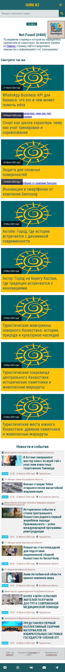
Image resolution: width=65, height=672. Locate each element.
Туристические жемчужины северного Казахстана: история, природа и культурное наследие (31, 330)
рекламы (33, 653)
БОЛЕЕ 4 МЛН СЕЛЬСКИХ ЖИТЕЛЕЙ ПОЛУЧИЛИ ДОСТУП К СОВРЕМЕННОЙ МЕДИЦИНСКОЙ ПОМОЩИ (40, 601)
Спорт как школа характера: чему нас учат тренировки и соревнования (32, 127)
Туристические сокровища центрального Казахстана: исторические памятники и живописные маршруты (27, 379)
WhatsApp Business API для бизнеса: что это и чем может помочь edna (29, 100)
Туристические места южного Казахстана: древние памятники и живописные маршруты (31, 429)
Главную (11, 46)
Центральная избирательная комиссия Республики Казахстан (32, 618)
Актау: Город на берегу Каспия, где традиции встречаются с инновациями (30, 283)
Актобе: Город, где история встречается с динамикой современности (26, 236)
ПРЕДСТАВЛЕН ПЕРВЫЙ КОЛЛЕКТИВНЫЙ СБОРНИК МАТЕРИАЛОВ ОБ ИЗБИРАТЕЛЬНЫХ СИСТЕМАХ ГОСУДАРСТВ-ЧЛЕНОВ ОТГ (43, 630)
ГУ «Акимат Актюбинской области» (20, 570)
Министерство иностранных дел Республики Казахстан (29, 453)
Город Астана (45, 474)
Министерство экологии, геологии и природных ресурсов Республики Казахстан (30, 504)
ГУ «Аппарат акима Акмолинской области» (23, 543)
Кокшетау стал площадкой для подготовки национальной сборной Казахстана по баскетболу (41, 552)
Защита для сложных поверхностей (21, 172)
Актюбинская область (48, 586)
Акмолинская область (48, 564)
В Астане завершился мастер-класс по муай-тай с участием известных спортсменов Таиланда (42, 462)
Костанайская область (49, 497)
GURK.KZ (32, 5)
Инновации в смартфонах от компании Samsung (28, 191)
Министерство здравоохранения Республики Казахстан (29, 591)
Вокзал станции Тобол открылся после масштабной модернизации (43, 487)
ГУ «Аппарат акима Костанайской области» (24, 479)
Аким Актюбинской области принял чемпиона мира (42, 576)
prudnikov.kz (51, 655)
